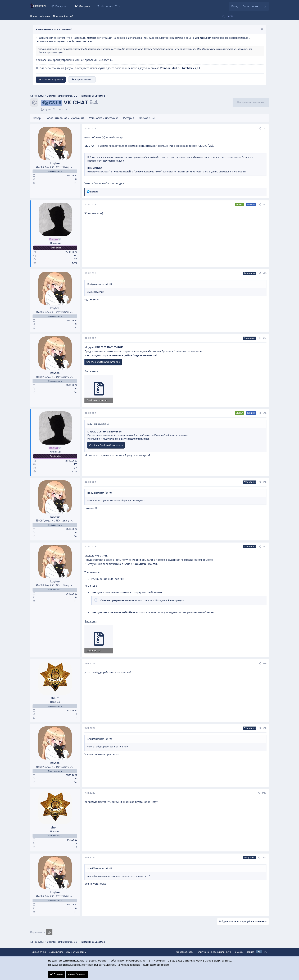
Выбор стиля (39, 952)
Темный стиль (56, 952)
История (128, 118)
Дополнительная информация (65, 118)
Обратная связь (83, 79)
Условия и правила (52, 79)
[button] (69, 6)
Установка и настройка (103, 118)
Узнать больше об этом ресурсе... (105, 183)
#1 (265, 128)
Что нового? (109, 6)
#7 (264, 546)
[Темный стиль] (265, 6)
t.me (74, 263)
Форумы (84, 6)
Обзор (37, 118)
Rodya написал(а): (97, 284)
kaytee (47, 109)
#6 (264, 482)
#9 (264, 728)
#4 (264, 338)
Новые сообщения (40, 16)
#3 (264, 273)
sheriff (55, 698)
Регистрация (176, 600)
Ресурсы (60, 6)
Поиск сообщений (63, 16)
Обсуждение (147, 118)
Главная (250, 952)
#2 (264, 204)
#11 (264, 857)
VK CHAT (90, 146)
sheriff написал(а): (97, 739)
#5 (264, 413)
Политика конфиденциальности (213, 952)
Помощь (238, 952)
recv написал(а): (96, 424)
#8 (264, 663)
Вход (158, 600)
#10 (264, 792)
